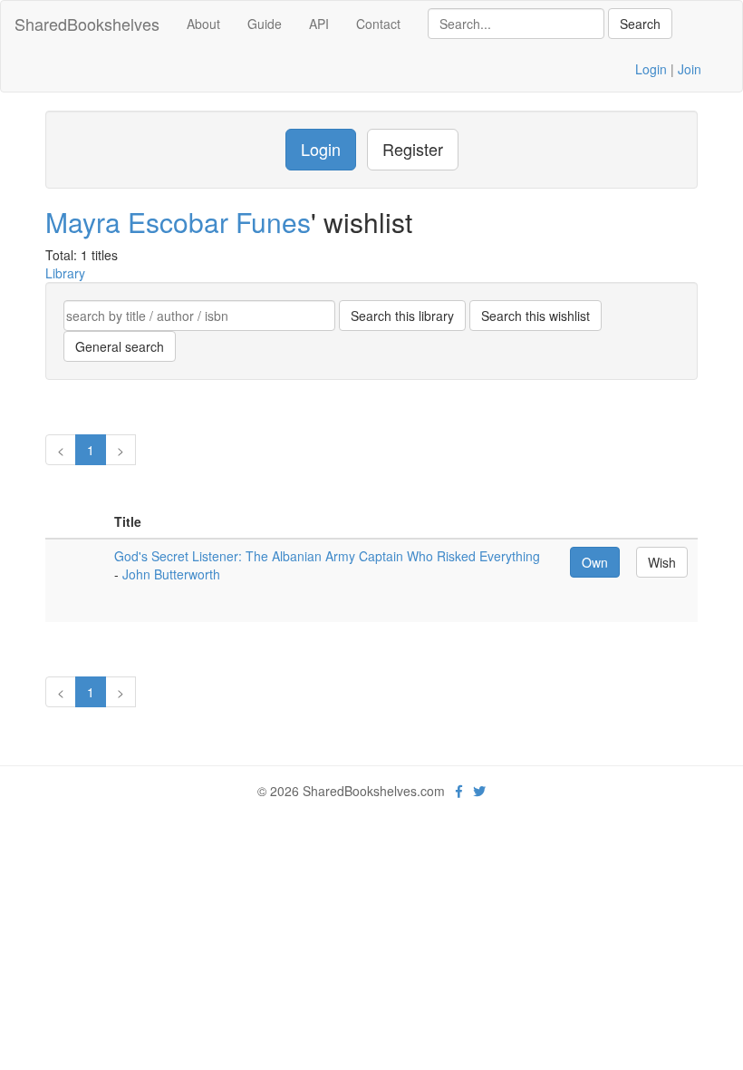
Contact (378, 24)
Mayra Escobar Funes (178, 221)
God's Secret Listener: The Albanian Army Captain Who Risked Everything (327, 556)
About (203, 24)
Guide (264, 24)
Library (65, 273)
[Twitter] (479, 791)
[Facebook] (459, 791)
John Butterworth (171, 574)
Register (412, 148)
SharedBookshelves (86, 23)
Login (651, 69)
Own (595, 562)
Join (689, 69)
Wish (662, 562)
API (319, 24)
